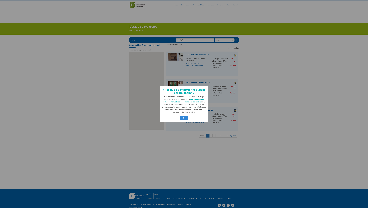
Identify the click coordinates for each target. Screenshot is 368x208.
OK (184, 118)
